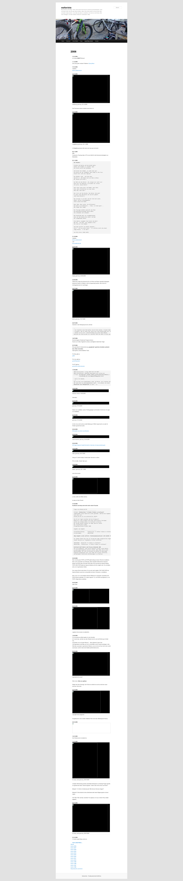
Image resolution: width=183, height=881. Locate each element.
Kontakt (96, 41)
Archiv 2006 (73, 849)
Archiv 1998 (73, 863)
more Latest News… (77, 842)
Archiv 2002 (73, 856)
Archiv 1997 (73, 865)
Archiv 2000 (73, 860)
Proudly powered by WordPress (94, 876)
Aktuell (72, 844)
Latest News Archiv (88, 41)
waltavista (66, 7)
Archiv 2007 (73, 848)
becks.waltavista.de (77, 70)
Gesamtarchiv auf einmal (76, 868)
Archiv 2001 (73, 858)
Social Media (75, 41)
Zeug (81, 41)
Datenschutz (84, 876)
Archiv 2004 (73, 853)
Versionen (68, 41)
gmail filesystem (76, 361)
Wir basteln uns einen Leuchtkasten (80, 431)
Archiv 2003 (73, 854)
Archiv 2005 (73, 851)
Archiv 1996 (73, 867)
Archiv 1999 (73, 861)
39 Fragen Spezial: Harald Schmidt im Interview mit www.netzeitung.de (88, 445)
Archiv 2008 (73, 846)
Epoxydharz (91, 63)
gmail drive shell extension (78, 366)
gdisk (73, 355)
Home (63, 41)
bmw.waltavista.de (76, 243)
